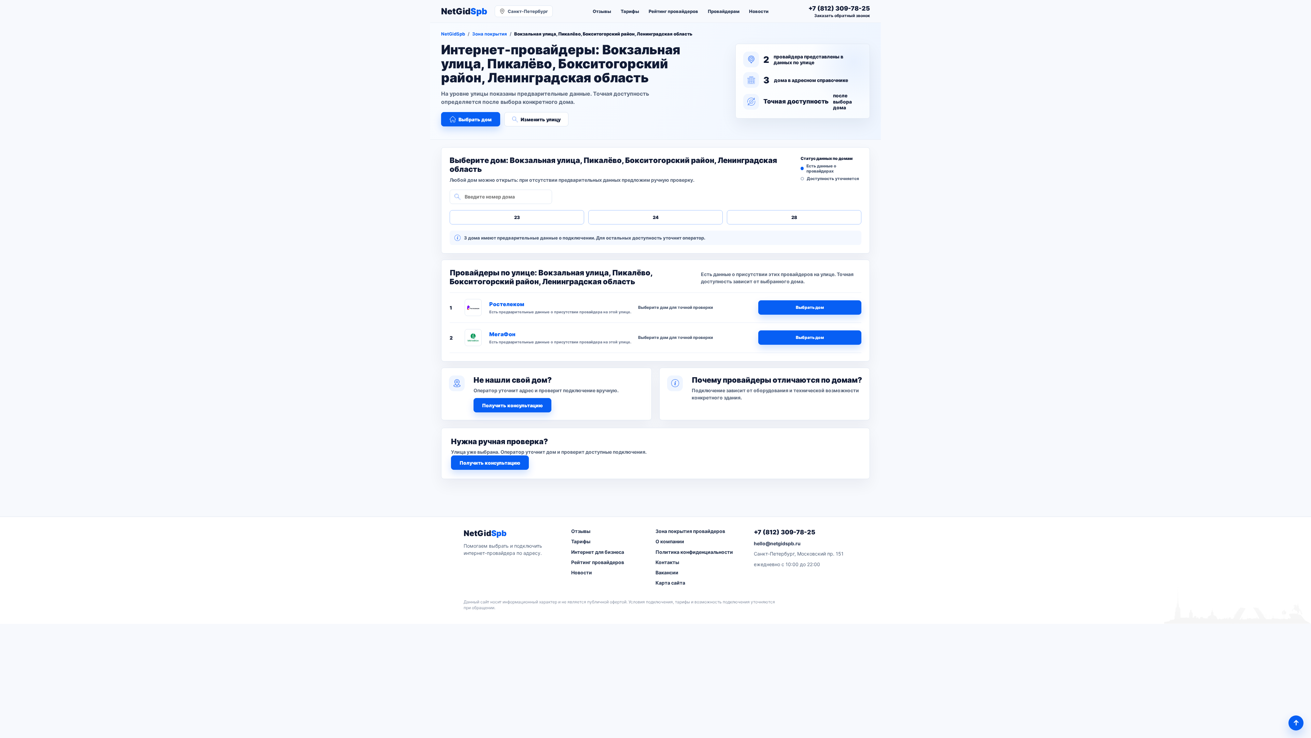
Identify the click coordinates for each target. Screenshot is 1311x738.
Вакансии (667, 572)
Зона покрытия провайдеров (690, 531)
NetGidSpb (453, 34)
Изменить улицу (541, 119)
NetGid (464, 11)
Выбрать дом (475, 119)
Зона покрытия (489, 34)
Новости (759, 11)
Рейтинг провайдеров (673, 11)
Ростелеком (506, 304)
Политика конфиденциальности (694, 552)
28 (794, 217)
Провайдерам (723, 11)
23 (517, 217)
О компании (670, 541)
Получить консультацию (512, 405)
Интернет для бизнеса (597, 552)
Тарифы (630, 11)
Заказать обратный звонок (842, 15)
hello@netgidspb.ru (777, 543)
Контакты (667, 562)
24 (656, 217)
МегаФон (502, 334)
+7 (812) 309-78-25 (784, 532)
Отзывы (602, 11)
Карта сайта (670, 583)
